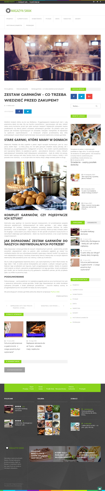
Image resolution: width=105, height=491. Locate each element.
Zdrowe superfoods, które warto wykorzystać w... (88, 454)
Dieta (57, 19)
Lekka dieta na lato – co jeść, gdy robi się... (90, 426)
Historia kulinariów (14, 25)
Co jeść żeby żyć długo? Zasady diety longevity (90, 254)
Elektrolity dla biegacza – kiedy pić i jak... (24, 424)
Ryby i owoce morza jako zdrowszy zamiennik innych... (90, 207)
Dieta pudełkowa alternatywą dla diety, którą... (89, 413)
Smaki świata (37, 19)
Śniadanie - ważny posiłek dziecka (83, 163)
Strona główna (8, 89)
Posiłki (48, 19)
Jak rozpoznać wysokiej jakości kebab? (90, 177)
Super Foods (22, 19)
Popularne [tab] (77, 223)
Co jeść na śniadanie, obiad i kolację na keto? (90, 192)
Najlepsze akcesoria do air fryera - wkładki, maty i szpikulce (35, 346)
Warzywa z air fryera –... (50, 306)
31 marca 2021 (10, 105)
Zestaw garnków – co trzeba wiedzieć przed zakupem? (35, 97)
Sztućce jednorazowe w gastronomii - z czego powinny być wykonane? (13, 347)
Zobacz (44, 457)
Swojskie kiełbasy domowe (87, 233)
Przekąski (30, 25)
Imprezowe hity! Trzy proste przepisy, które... (21, 307)
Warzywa (67, 19)
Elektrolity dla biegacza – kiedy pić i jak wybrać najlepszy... (90, 243)
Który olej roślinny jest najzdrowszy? (38, 455)
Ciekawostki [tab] (92, 223)
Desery (78, 19)
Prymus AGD (55, 292)
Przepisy (9, 19)
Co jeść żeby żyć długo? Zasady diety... (36, 2)
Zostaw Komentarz (14, 370)
